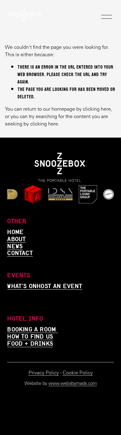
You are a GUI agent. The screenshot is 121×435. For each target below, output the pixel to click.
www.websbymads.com (72, 383)
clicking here (97, 109)
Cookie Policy (78, 373)
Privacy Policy (44, 373)
